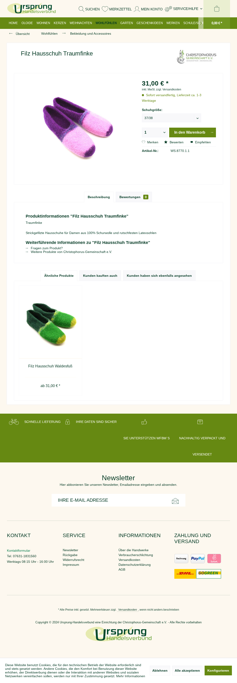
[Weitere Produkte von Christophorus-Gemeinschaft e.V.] (196, 58)
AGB (121, 569)
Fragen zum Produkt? (46, 248)
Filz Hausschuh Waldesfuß (50, 366)
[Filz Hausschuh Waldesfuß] (50, 322)
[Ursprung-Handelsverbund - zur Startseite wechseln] (31, 8)
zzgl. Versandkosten (168, 89)
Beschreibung (99, 197)
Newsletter (70, 550)
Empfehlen (202, 142)
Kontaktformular (18, 550)
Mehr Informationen (130, 676)
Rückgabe (70, 555)
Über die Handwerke (133, 550)
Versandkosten (129, 560)
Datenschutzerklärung (134, 564)
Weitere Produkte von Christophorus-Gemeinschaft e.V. (71, 252)
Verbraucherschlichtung (135, 555)
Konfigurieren (218, 670)
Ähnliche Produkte (59, 275)
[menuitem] (183, 8)
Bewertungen (133, 197)
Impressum (71, 564)
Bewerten (176, 142)
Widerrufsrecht (73, 560)
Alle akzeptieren (187, 670)
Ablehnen (160, 670)
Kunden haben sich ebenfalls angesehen (159, 275)
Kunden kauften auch (100, 275)
